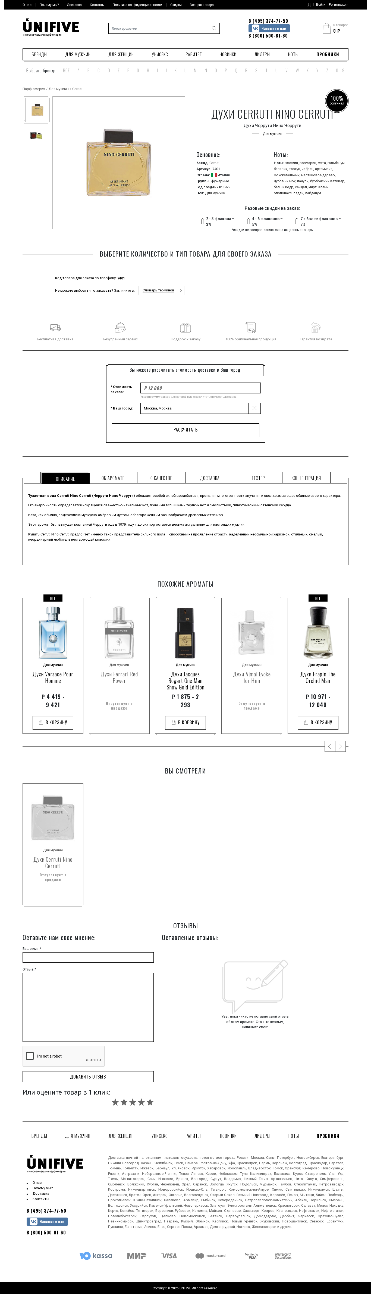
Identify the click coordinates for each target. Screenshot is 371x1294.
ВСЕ (66, 70)
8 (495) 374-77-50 (268, 21)
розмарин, (309, 163)
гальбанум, (336, 163)
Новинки (228, 54)
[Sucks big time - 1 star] (115, 1102)
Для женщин (121, 54)
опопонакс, (283, 193)
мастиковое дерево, (318, 175)
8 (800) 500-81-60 (268, 35)
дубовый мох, (285, 181)
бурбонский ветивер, (327, 181)
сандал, (302, 187)
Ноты (293, 54)
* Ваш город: (122, 408)
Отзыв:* (29, 969)
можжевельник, (287, 175)
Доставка (41, 1193)
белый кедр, (284, 187)
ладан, (299, 193)
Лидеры (262, 54)
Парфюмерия (34, 89)
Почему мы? (43, 1188)
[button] (161, 290)
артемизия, (324, 169)
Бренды (40, 54)
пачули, (303, 181)
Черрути (100, 524)
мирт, (313, 187)
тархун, (295, 169)
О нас (37, 1183)
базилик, (281, 169)
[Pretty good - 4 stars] (141, 1102)
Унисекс (160, 54)
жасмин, (292, 163)
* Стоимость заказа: (121, 389)
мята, (323, 163)
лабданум (313, 193)
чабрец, (308, 169)
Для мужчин (78, 54)
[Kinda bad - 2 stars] (124, 1102)
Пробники (327, 54)
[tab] (65, 477)
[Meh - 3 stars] (132, 1102)
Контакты (41, 1199)
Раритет (194, 54)
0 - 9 (340, 70)
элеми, (323, 187)
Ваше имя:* (32, 949)
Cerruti (77, 89)
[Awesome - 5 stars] (150, 1102)
